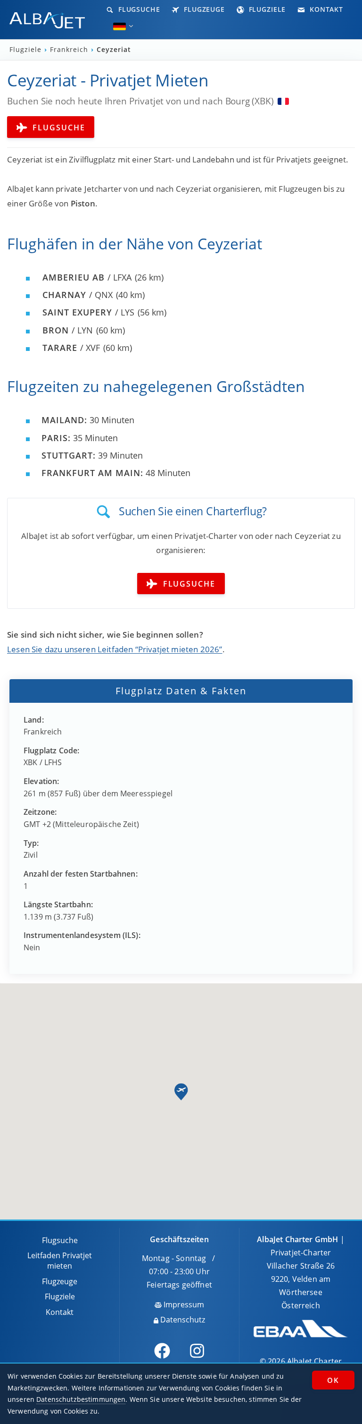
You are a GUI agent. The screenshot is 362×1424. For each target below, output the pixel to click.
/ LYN (67, 330)
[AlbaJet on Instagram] (197, 1351)
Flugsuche (138, 9)
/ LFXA (87, 277)
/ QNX (77, 294)
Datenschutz (181, 1319)
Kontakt (325, 9)
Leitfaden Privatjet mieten (59, 1260)
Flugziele (266, 9)
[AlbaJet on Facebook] (162, 1351)
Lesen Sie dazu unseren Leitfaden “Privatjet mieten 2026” (114, 649)
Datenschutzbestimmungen (80, 1399)
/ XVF (71, 347)
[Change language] (119, 26)
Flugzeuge (203, 9)
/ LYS (88, 312)
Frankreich (70, 49)
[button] (181, 1092)
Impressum (183, 1304)
